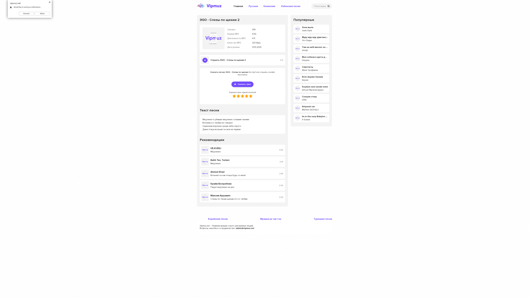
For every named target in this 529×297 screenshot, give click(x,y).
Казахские (269, 6)
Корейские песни (218, 219)
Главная (238, 6)
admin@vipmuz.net (245, 228)
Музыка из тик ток (270, 219)
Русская (253, 6)
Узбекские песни (290, 6)
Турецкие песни (323, 219)
